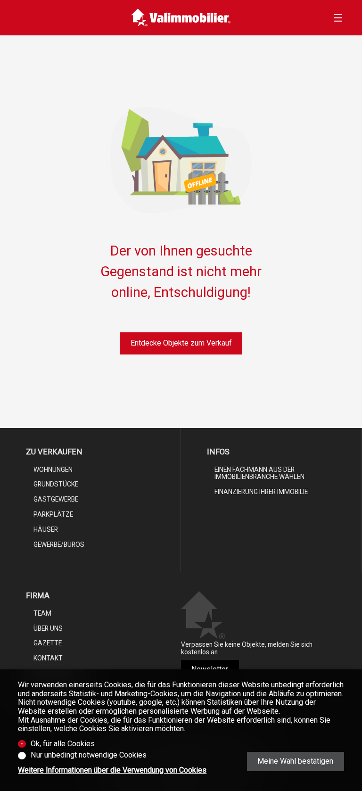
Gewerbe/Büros (58, 544)
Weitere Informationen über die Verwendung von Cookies (112, 770)
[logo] (181, 18)
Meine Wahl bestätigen (295, 761)
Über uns (48, 628)
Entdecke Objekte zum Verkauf (181, 342)
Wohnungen (53, 469)
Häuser (45, 529)
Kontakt (48, 658)
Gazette (47, 643)
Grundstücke (55, 484)
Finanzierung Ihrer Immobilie (261, 491)
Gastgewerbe (55, 499)
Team (42, 613)
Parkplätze (53, 514)
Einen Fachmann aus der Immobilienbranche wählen (259, 473)
